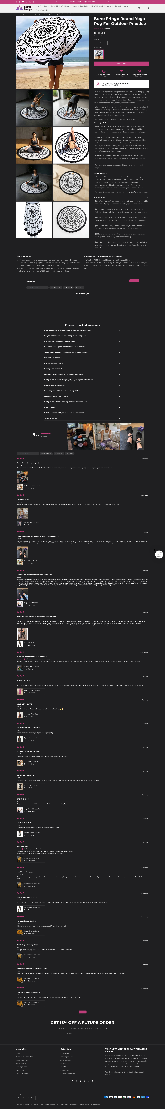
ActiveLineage (24, 1104)
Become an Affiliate (67, 1073)
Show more (82, 1012)
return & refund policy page (136, 192)
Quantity (97, 39)
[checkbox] (79, 287)
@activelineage (115, 1072)
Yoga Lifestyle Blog (23, 1073)
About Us (63, 1067)
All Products (64, 1063)
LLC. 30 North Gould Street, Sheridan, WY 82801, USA (43, 1104)
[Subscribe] (97, 1034)
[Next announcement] (108, 2)
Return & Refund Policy (24, 1057)
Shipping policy (95, 1104)
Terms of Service (22, 1060)
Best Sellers (64, 1053)
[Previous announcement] (56, 2)
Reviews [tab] (32, 281)
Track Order (20, 1070)
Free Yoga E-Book (67, 1057)
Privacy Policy (21, 1063)
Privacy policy (74, 1104)
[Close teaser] (154, 550)
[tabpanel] (82, 300)
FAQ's (18, 1053)
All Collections (65, 1060)
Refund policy (64, 1104)
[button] (42, 6)
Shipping (97, 36)
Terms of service (84, 1104)
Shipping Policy (21, 1067)
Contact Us (64, 1070)
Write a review (134, 280)
